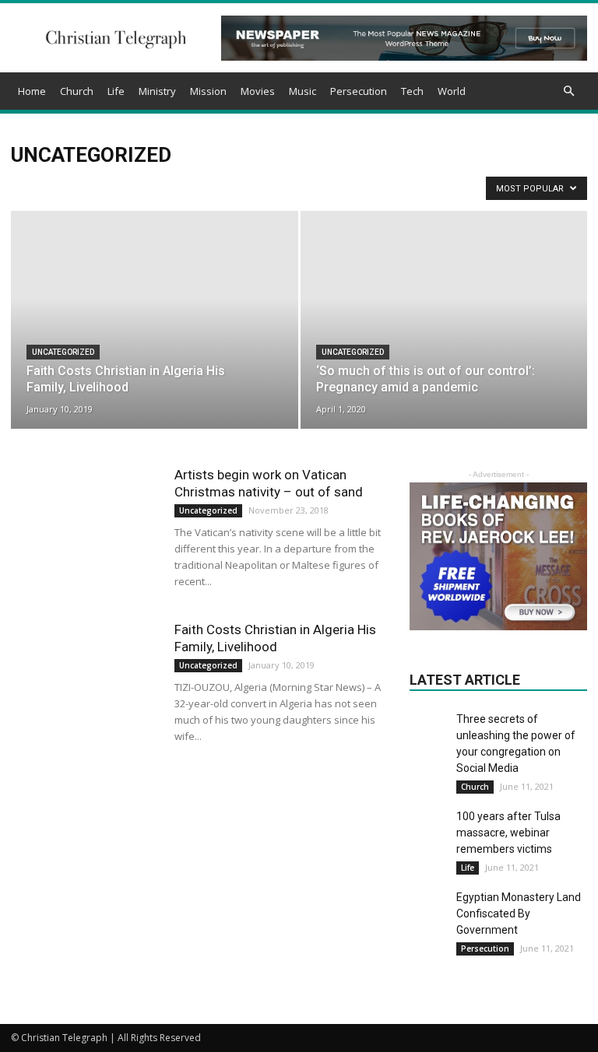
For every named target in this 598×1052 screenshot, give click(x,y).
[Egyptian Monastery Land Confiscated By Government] (429, 908)
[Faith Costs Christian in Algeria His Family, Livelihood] (154, 318)
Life (116, 91)
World (452, 91)
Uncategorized (63, 352)
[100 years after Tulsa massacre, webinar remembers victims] (429, 827)
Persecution (358, 91)
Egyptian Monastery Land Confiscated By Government (518, 913)
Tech (412, 91)
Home (32, 91)
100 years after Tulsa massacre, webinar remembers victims (508, 832)
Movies (258, 91)
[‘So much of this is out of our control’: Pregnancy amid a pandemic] (444, 306)
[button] (568, 91)
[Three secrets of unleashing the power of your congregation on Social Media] (429, 730)
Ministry (157, 91)
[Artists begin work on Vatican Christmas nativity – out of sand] (85, 517)
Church (76, 91)
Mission (208, 91)
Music (302, 91)
